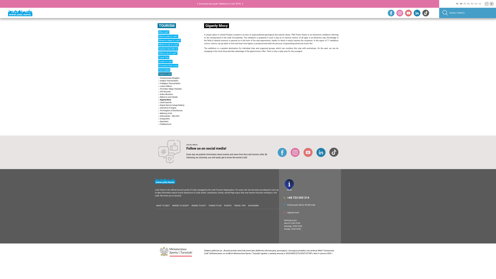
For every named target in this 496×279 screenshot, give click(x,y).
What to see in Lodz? (168, 36)
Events (227, 205)
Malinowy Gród (166, 113)
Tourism (167, 26)
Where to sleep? (180, 205)
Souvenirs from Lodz (168, 65)
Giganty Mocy (165, 100)
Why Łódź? (164, 32)
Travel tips (240, 205)
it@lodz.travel (293, 212)
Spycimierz (164, 121)
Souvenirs (253, 205)
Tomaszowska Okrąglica (169, 78)
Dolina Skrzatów (166, 94)
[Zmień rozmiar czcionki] (487, 4)
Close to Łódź (165, 74)
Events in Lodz (165, 61)
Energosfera (165, 119)
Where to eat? (198, 205)
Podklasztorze (165, 124)
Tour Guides (164, 70)
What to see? (163, 205)
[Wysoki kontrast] (491, 4)
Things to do (215, 205)
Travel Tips (164, 57)
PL (457, 4)
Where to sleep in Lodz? (169, 40)
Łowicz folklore (166, 86)
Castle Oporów (166, 102)
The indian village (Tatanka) (171, 89)
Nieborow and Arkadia (169, 97)
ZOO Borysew (165, 92)
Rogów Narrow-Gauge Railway (172, 105)
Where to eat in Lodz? (168, 45)
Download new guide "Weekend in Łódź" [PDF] (220, 4)
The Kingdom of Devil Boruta (171, 111)
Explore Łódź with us (168, 49)
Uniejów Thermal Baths (169, 81)
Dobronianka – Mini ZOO (169, 116)
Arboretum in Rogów (168, 108)
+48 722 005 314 (298, 197)
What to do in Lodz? (168, 53)
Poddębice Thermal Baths (170, 83)
